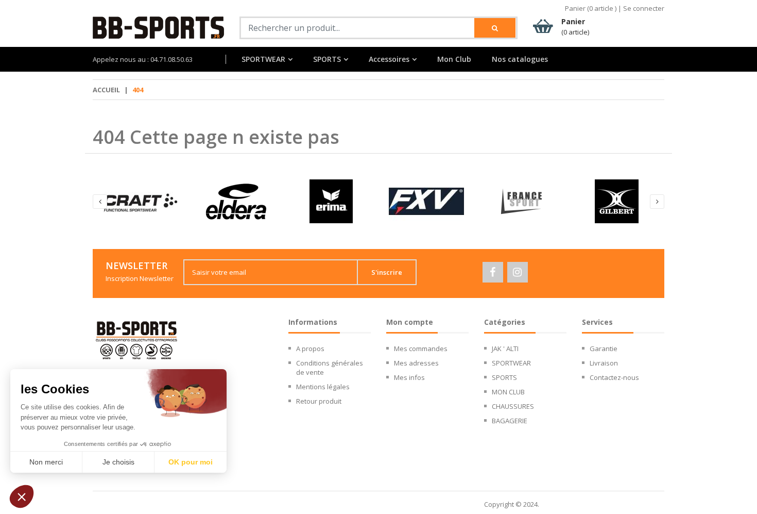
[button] (21, 496)
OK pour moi (190, 462)
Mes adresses (416, 363)
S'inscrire (386, 272)
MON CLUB (508, 391)
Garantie (603, 348)
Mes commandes (421, 348)
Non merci (46, 462)
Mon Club (454, 59)
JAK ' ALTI (505, 348)
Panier (575, 26)
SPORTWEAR (263, 59)
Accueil (106, 89)
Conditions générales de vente (329, 367)
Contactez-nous (614, 377)
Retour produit (318, 401)
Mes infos (409, 377)
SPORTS (327, 59)
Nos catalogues (520, 59)
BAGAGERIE (509, 420)
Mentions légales (323, 386)
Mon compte (409, 322)
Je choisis (118, 462)
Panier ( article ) (590, 8)
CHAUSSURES (513, 406)
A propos (310, 348)
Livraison (604, 363)
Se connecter (643, 8)
